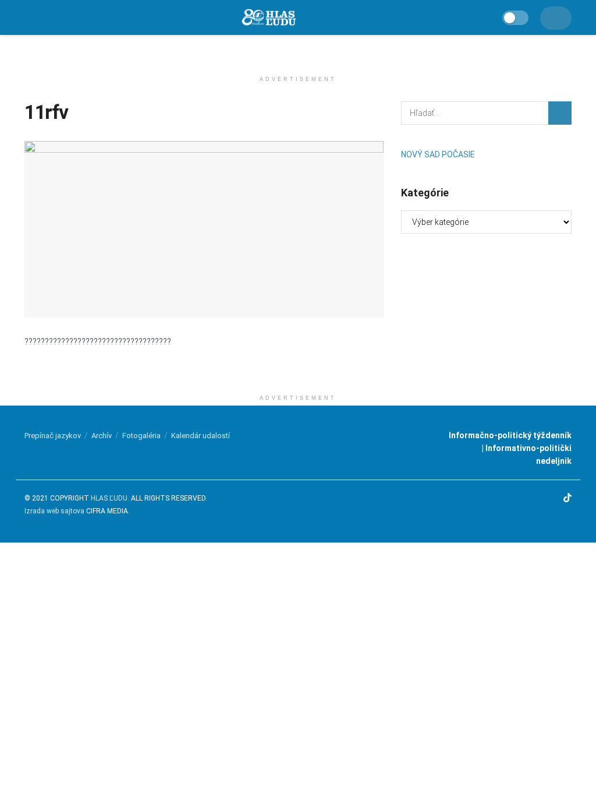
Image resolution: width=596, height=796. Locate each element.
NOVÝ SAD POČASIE (438, 154)
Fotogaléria (141, 435)
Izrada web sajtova (54, 511)
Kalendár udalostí (200, 435)
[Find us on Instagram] (537, 498)
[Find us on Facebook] (523, 498)
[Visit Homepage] (268, 17)
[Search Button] (560, 113)
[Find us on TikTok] (567, 498)
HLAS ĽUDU (109, 498)
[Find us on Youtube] (552, 498)
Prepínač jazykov (52, 435)
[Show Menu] (29, 17)
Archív (101, 435)
